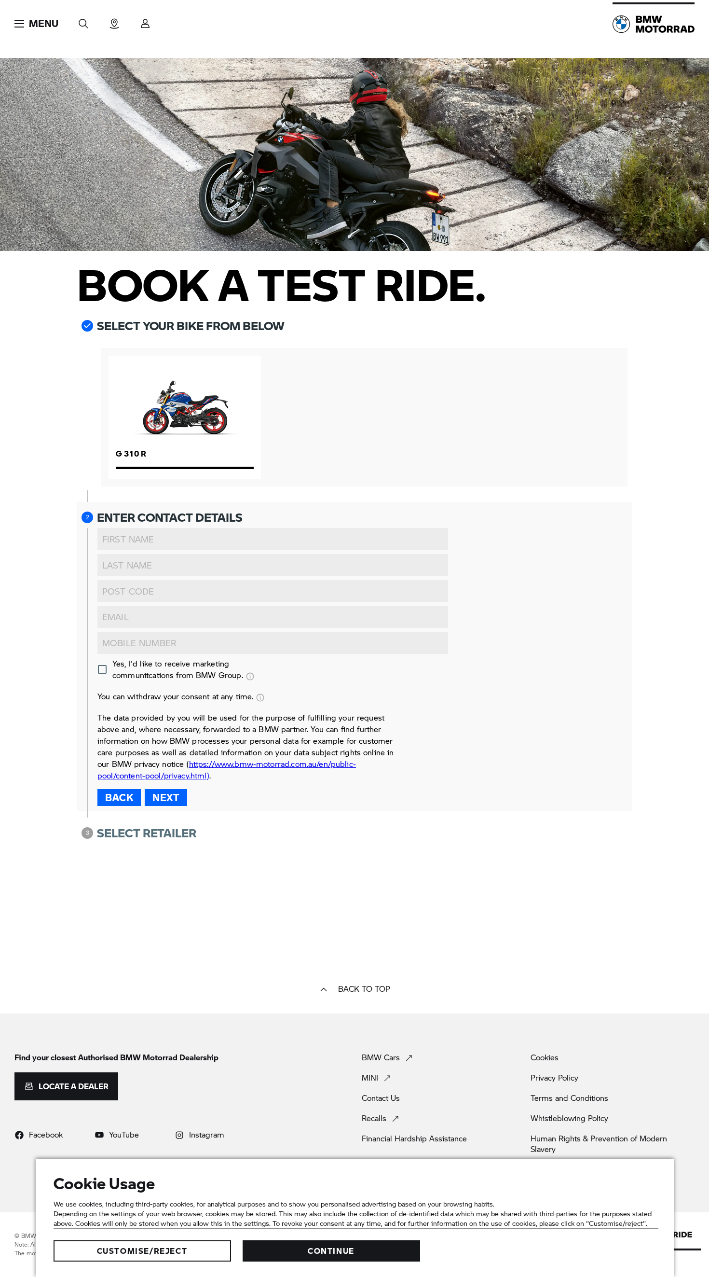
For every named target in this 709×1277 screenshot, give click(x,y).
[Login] (145, 20)
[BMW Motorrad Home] (654, 24)
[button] (36, 23)
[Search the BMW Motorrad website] (83, 20)
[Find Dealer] (114, 20)
